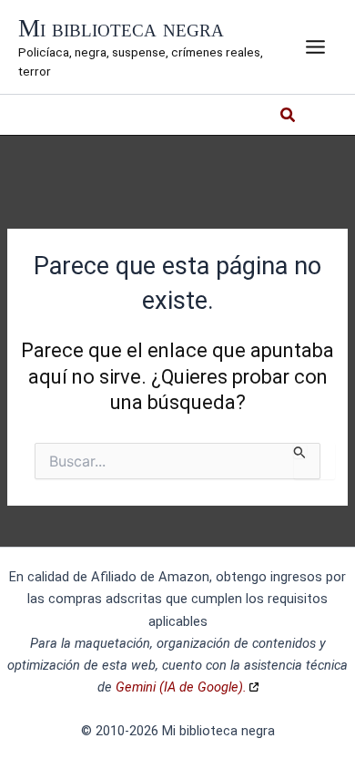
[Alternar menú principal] (315, 47)
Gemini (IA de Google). (181, 687)
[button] (288, 117)
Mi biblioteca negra (121, 28)
